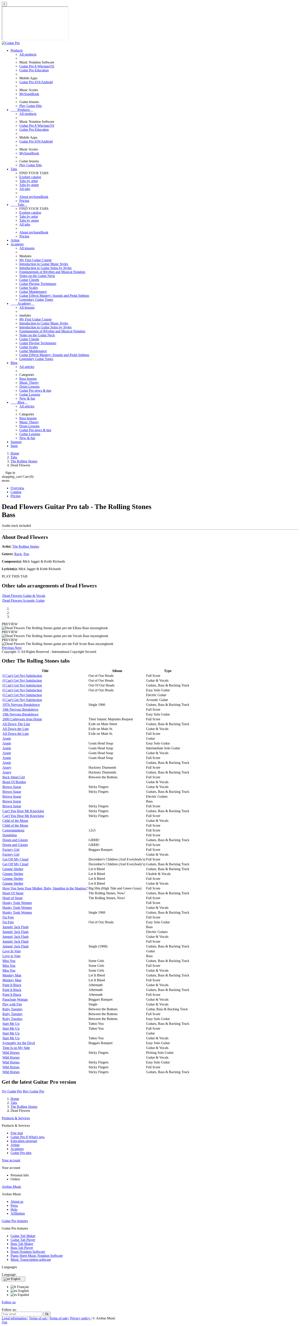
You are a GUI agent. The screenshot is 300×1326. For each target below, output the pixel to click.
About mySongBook (33, 197)
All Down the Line (15, 729)
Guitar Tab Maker (23, 1236)
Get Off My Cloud (15, 859)
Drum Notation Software (28, 1252)
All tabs (24, 189)
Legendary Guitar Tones (36, 299)
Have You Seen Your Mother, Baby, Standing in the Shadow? (45, 888)
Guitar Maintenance (33, 291)
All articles (26, 367)
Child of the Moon (15, 820)
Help (14, 1209)
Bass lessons (28, 378)
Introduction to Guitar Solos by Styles (45, 268)
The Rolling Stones (25, 546)
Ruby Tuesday (12, 1009)
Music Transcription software (31, 1259)
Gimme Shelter (12, 869)
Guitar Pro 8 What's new (28, 1137)
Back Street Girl (13, 777)
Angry (6, 767)
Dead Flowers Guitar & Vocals (23, 596)
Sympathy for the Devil (18, 1043)
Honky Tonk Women (17, 903)
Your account (11, 1160)
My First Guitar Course (35, 260)
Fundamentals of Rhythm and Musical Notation (52, 272)
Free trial (17, 1133)
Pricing (24, 201)
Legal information (14, 1318)
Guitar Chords (29, 280)
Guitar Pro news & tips (35, 390)
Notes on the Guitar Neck (37, 276)
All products (27, 54)
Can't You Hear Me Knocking (23, 811)
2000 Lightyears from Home (22, 719)
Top (4, 1322)
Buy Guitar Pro (33, 1091)
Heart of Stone (12, 898)
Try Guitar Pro (12, 1091)
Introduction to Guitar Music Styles (43, 264)
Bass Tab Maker (22, 1244)
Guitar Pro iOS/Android (36, 82)
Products (17, 50)
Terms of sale (59, 1318)
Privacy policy (80, 1318)
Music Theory (29, 382)
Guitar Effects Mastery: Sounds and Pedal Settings (54, 295)
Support (16, 442)
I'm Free (8, 917)
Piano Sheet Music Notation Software (37, 1255)
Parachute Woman (15, 999)
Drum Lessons (29, 386)
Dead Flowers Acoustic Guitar (23, 600)
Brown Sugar (11, 787)
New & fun (27, 398)
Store (14, 446)
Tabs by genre (29, 185)
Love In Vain (11, 951)
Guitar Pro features (15, 1221)
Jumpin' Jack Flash (15, 927)
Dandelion (9, 835)
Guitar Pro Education (34, 70)
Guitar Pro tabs (21, 1153)
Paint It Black (11, 985)
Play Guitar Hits (30, 106)
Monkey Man (11, 975)
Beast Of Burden (14, 782)
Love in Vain (11, 956)
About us (17, 1201)
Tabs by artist (28, 181)
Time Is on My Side (16, 1048)
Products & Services (16, 1118)
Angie (6, 738)
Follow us (9, 1302)
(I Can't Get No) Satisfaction (22, 675)
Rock (18, 554)
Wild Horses (11, 1052)
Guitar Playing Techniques (37, 284)
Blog (14, 363)
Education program (24, 1141)
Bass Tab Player (22, 1248)
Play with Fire (12, 1004)
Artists (15, 240)
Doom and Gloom (15, 840)
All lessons (26, 248)
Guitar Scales (28, 288)
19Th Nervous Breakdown (21, 704)
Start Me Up (11, 1023)
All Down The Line (16, 724)
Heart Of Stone (12, 893)
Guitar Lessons (29, 394)
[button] (8, 648)
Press (14, 1205)
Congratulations (13, 830)
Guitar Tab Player (23, 1240)
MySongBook (29, 94)
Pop (26, 554)
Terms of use (38, 1318)
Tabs (14, 169)
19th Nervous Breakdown (20, 709)
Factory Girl (10, 849)
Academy (17, 244)
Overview (17, 488)
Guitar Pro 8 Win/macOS (36, 66)
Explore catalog (30, 177)
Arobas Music (11, 1186)
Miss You (8, 961)
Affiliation (18, 1213)
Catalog (16, 492)
